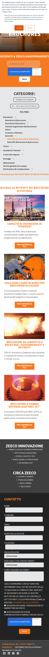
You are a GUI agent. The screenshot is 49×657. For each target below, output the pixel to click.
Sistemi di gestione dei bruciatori (21, 126)
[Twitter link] (13, 653)
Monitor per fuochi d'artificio (19, 172)
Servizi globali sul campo (15, 166)
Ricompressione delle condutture (21, 161)
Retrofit (9, 136)
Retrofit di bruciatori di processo (22, 142)
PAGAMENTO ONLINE (11, 650)
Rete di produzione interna (25, 453)
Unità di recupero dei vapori (18, 157)
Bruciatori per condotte (18, 129)
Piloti (7, 129)
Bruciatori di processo (15, 120)
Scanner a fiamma (13, 132)
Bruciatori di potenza (15, 123)
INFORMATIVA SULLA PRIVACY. (25, 602)
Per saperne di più (24, 245)
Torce (6, 146)
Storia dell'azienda (25, 480)
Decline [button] (29, 28)
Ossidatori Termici (12, 150)
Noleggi (7, 158)
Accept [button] (19, 28)
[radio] (24, 606)
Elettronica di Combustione (16, 169)
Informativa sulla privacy (28, 647)
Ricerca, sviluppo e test (25, 456)
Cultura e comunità (25, 476)
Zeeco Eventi (25, 486)
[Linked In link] (8, 653)
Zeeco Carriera (25, 483)
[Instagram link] (18, 653)
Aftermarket (9, 163)
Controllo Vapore (11, 154)
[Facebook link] (4, 653)
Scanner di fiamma (14, 175)
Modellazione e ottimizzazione (25, 459)
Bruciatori (8, 117)
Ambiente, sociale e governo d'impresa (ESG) (25, 449)
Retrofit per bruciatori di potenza (23, 139)
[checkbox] (24, 610)
